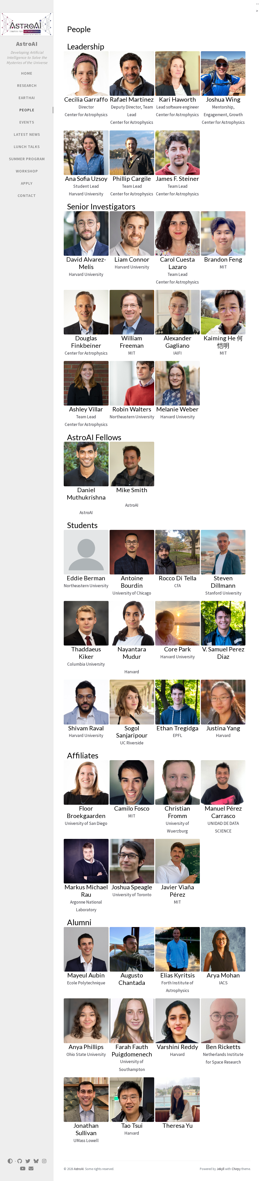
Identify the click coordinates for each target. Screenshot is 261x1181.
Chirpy (236, 1169)
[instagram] (44, 1161)
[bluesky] (36, 1161)
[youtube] (23, 1168)
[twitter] (28, 1161)
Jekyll (220, 1169)
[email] (31, 1168)
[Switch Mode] (10, 1161)
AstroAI (27, 44)
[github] (20, 1161)
